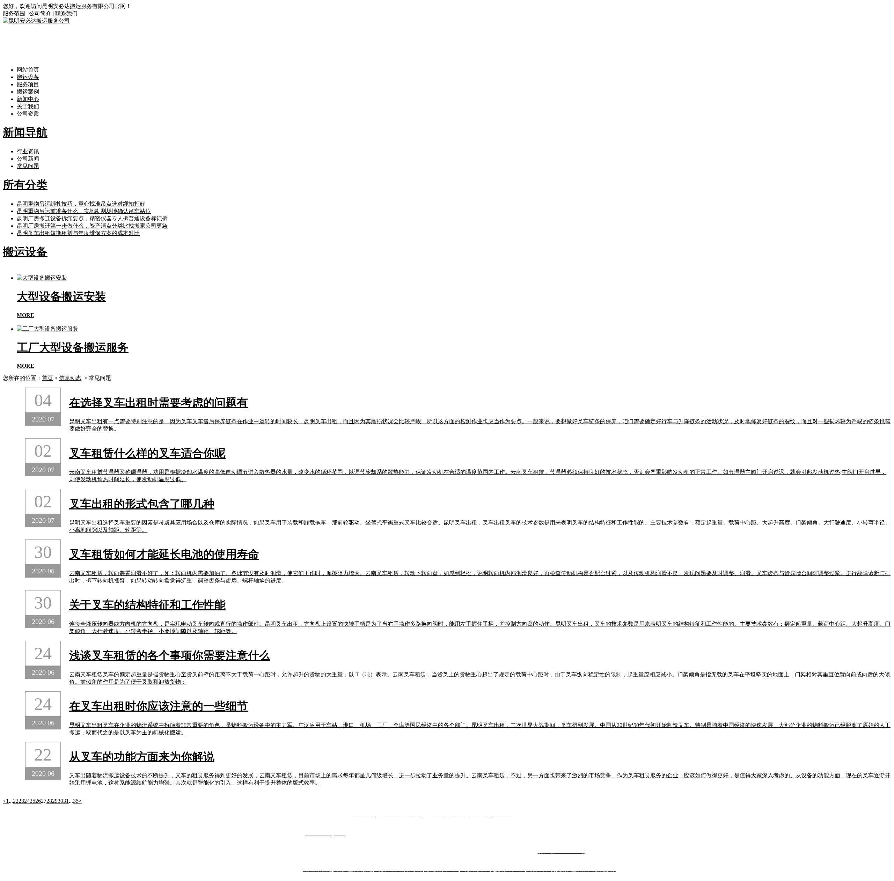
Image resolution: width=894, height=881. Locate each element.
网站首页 (28, 70)
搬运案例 (28, 92)
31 (66, 801)
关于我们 (28, 106)
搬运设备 (28, 77)
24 (27, 801)
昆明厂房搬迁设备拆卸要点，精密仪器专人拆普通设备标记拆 (92, 218)
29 (55, 801)
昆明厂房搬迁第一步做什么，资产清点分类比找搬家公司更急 (92, 226)
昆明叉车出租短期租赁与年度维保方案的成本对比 (78, 233)
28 (49, 801)
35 (76, 801)
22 (16, 801)
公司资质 (28, 114)
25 (32, 801)
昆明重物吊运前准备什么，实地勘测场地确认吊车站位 (84, 211)
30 (60, 801)
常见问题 (28, 166)
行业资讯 (28, 151)
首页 (47, 378)
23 (21, 801)
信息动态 (70, 378)
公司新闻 (28, 159)
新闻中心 (28, 99)
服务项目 (28, 84)
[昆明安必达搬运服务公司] (36, 21)
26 (38, 801)
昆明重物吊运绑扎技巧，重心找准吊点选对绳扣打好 (81, 204)
